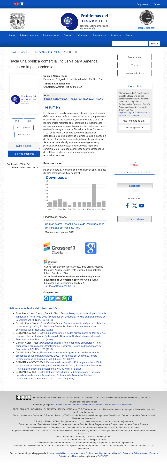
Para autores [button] (50, 35)
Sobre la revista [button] (28, 35)
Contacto (83, 35)
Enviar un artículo (135, 219)
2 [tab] (124, 172)
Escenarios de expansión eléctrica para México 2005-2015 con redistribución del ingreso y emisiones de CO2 (59, 363)
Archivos (25, 52)
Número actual (23, 145)
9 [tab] (144, 172)
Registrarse (143, 4)
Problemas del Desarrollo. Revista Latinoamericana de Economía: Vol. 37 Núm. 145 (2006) (54, 377)
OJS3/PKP (103, 456)
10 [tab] (146, 172)
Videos (134, 65)
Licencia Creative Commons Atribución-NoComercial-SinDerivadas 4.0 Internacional (94, 404)
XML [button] (29, 120)
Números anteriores (24, 153)
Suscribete (134, 185)
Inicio (12, 35)
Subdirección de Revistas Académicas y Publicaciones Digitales (76, 453)
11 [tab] (149, 172)
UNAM (75, 456)
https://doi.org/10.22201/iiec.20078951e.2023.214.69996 (73, 98)
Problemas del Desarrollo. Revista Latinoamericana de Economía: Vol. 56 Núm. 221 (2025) (56, 357)
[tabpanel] (135, 164)
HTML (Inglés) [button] (23, 127)
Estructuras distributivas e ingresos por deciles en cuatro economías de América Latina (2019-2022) (57, 354)
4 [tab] (130, 172)
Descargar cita (134, 127)
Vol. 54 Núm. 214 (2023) (47, 52)
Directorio (68, 35)
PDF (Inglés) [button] (24, 134)
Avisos (129, 35)
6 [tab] (135, 172)
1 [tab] (121, 172)
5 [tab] (133, 172)
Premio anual (99, 35)
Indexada (116, 35)
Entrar (157, 4)
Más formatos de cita (134, 120)
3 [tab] (127, 172)
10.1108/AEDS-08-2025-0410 (59, 286)
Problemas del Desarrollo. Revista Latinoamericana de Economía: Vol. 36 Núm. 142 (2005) (59, 367)
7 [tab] (138, 172)
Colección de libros (134, 73)
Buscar (154, 43)
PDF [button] (17, 120)
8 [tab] (141, 172)
